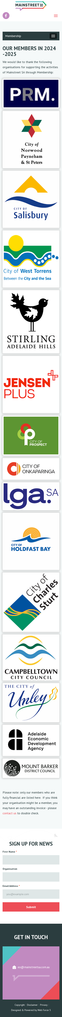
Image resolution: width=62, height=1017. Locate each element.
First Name (9, 851)
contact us (9, 813)
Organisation (10, 868)
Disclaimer (32, 1004)
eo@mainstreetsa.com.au (34, 967)
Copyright (20, 1004)
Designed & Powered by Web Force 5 (31, 1010)
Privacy (44, 1004)
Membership (13, 36)
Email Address (10, 886)
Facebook (6, 14)
